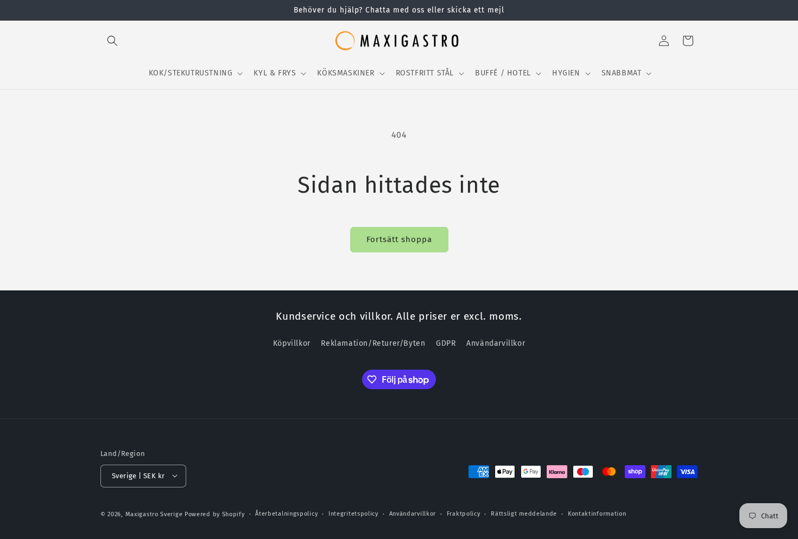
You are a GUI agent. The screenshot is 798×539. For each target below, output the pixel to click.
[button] (112, 41)
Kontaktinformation (597, 513)
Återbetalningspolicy (286, 513)
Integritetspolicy (353, 513)
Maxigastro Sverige (154, 513)
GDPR (445, 343)
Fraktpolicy (463, 513)
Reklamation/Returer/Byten (373, 343)
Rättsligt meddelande (524, 513)
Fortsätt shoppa (399, 239)
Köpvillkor (292, 343)
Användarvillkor (495, 343)
